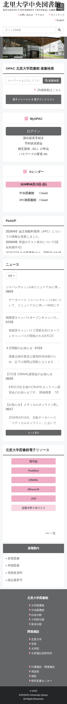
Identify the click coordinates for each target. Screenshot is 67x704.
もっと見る (33, 432)
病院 (33, 676)
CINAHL (33, 479)
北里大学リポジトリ (33, 507)
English (60, 20)
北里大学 (36, 639)
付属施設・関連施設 (43, 666)
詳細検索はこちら (49, 90)
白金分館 (36, 614)
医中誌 (33, 461)
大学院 (35, 648)
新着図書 (13, 558)
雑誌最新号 (15, 580)
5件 (10, 275)
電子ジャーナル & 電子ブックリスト (33, 99)
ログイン (33, 131)
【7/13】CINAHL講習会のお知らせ (29, 374)
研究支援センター (41, 680)
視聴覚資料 (15, 572)
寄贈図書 (13, 565)
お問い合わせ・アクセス (32, 15)
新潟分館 (36, 624)
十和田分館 (37, 619)
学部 (33, 643)
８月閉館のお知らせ (19, 348)
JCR (33, 498)
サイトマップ (57, 15)
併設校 (35, 671)
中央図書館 (37, 610)
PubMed (33, 470)
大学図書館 (37, 605)
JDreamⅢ (33, 489)
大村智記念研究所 (41, 653)
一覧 (53, 533)
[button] (5, 48)
